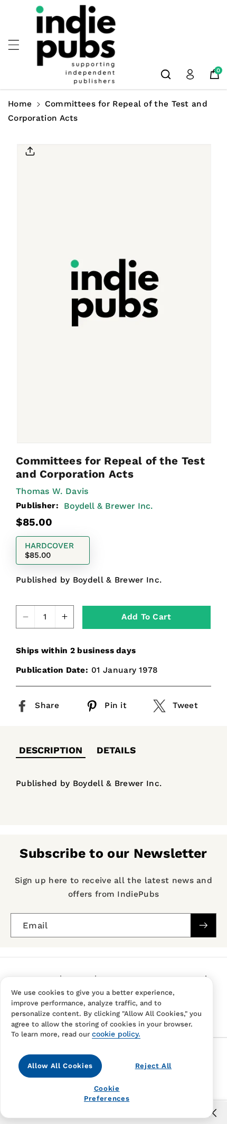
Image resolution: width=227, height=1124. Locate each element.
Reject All (153, 1066)
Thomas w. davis (52, 491)
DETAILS (116, 750)
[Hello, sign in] (190, 74)
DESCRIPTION (50, 750)
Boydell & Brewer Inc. (108, 506)
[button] (19, 44)
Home (20, 104)
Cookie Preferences (106, 1093)
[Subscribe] (203, 925)
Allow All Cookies (60, 1066)
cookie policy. (116, 1034)
